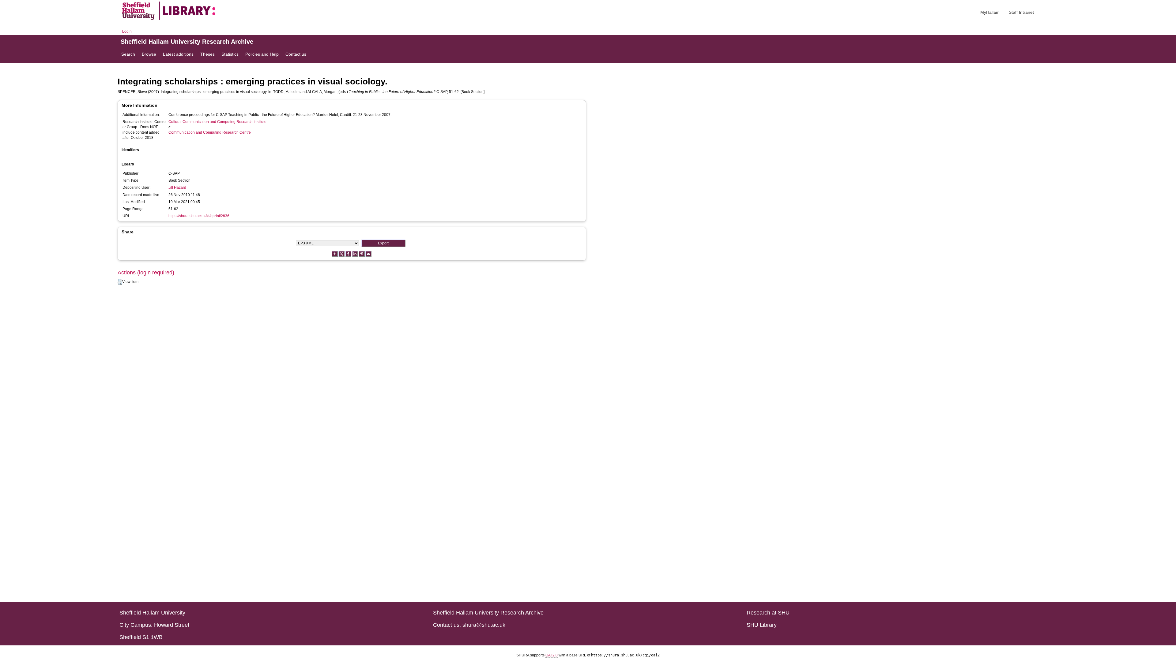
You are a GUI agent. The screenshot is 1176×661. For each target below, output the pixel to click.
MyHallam (990, 12)
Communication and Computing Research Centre (209, 132)
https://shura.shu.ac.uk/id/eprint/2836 (198, 216)
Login (127, 31)
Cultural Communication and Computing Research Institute (217, 122)
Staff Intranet (1021, 12)
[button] (120, 282)
